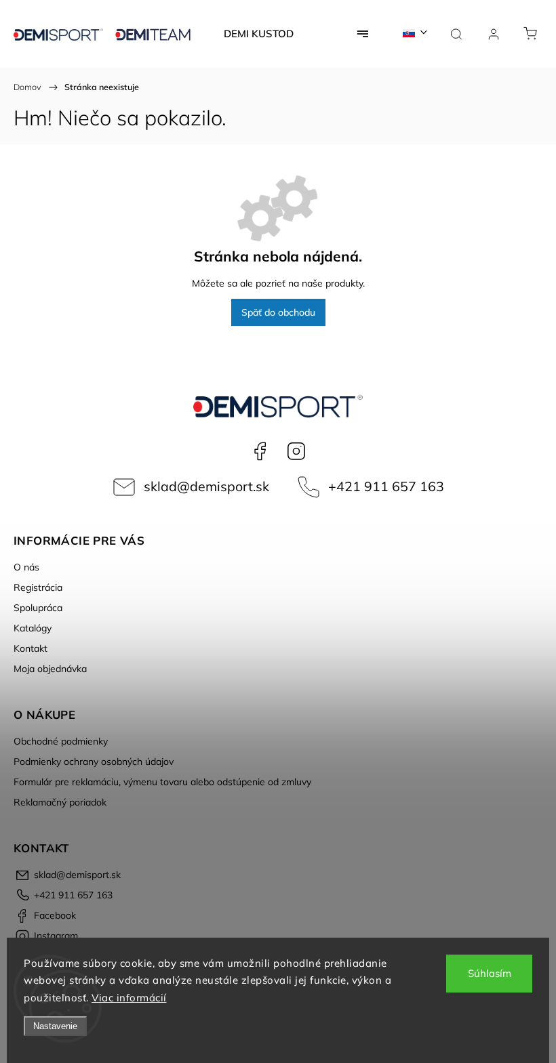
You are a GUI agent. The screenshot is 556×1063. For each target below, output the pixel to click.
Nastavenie (55, 1026)
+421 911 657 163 (386, 486)
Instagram (296, 451)
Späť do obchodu (278, 312)
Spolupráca (38, 608)
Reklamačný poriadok (60, 802)
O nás (26, 567)
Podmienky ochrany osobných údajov (94, 761)
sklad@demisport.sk (206, 486)
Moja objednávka (50, 669)
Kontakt (30, 648)
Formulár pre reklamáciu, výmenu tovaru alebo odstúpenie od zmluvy (162, 782)
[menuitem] (259, 34)
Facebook (260, 451)
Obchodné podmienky (61, 741)
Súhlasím (489, 973)
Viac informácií (129, 997)
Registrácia (38, 587)
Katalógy (33, 628)
